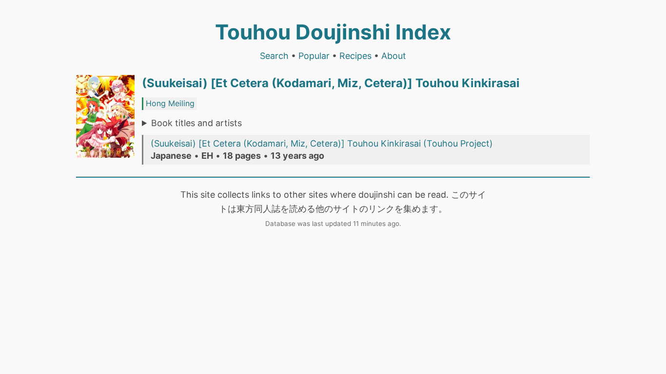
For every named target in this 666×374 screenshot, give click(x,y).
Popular (314, 56)
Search (274, 56)
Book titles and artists (196, 123)
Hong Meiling (170, 103)
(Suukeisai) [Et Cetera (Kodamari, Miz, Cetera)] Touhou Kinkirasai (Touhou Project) (322, 143)
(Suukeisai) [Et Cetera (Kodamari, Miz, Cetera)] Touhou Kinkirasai (331, 83)
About (393, 56)
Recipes (355, 56)
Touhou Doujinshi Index (333, 31)
